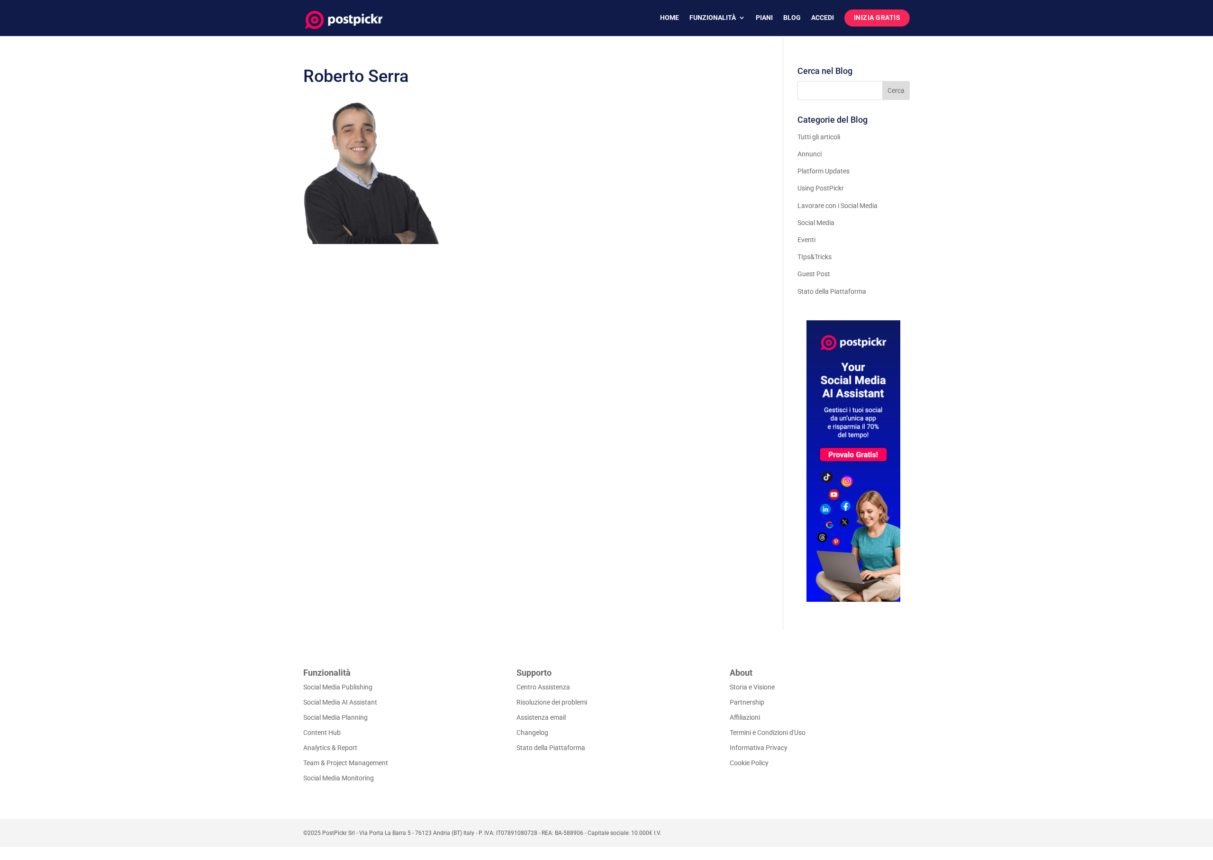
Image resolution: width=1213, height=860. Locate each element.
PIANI (764, 17)
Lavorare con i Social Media (837, 205)
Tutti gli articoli (818, 137)
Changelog (532, 732)
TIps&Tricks (814, 257)
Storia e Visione (752, 687)
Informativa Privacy (759, 747)
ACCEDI (822, 17)
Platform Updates (823, 171)
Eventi (806, 240)
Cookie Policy (749, 763)
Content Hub (322, 732)
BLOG (792, 17)
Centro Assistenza (543, 687)
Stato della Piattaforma (831, 291)
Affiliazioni (745, 717)
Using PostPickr (820, 188)
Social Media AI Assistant (340, 702)
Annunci (809, 154)
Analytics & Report (330, 747)
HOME (669, 17)
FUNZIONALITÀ (712, 17)
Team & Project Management (345, 763)
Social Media (815, 222)
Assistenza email (541, 717)
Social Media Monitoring (338, 778)
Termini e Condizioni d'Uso (768, 732)
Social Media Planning (335, 717)
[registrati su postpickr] (853, 461)
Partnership (747, 702)
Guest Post (813, 274)
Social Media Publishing (337, 687)
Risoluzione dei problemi (551, 702)
